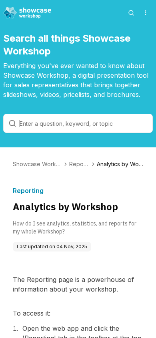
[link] (120, 164)
